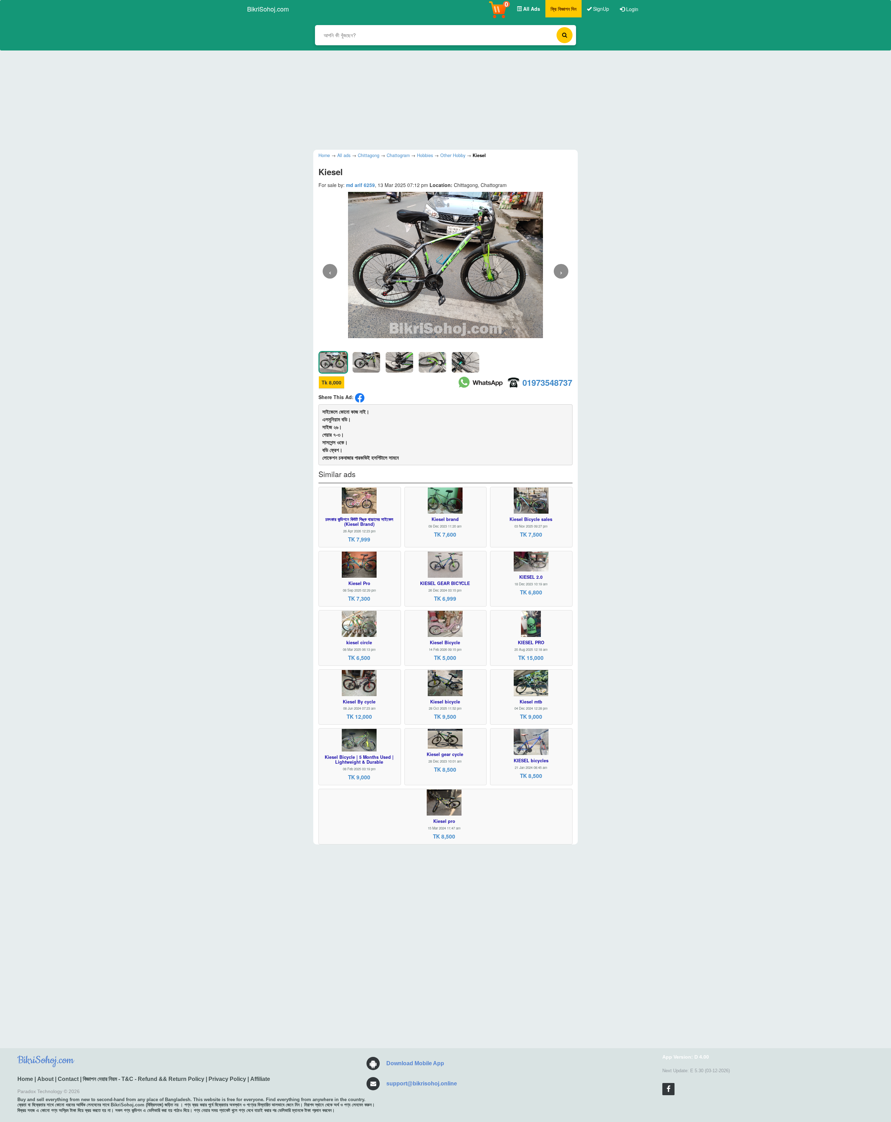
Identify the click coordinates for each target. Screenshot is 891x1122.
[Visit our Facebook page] (668, 1089)
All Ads (531, 8)
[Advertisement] (440, 99)
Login (631, 9)
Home (25, 1079)
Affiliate (260, 1079)
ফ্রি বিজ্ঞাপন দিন (563, 8)
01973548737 (547, 382)
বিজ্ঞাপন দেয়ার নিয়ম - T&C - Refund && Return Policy (143, 1079)
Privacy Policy (227, 1079)
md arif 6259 (360, 184)
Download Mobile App (415, 1063)
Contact (68, 1079)
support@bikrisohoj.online (421, 1083)
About (45, 1079)
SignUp (600, 8)
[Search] (565, 35)
